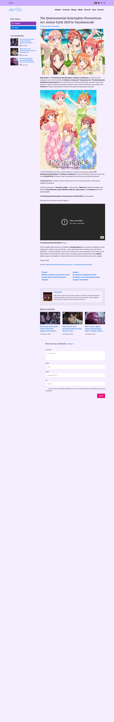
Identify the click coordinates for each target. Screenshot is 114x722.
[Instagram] (9, 3)
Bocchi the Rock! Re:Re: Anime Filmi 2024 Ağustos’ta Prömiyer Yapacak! (49, 329)
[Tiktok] (12, 3)
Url (46, 380)
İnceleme (66, 10)
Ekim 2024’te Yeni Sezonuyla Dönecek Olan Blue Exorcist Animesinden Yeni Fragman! (72, 330)
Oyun (94, 10)
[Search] (104, 3)
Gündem (58, 10)
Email (47, 371)
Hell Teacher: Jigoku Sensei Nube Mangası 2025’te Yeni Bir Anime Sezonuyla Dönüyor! (93, 329)
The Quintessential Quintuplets (82, 264)
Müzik (80, 10)
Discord (101, 10)
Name (47, 363)
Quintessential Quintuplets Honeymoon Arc (59, 264)
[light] (96, 3)
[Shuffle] (101, 3)
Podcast (87, 10)
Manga (74, 10)
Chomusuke (55, 26)
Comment (48, 349)
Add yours (70, 344)
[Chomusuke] (47, 296)
